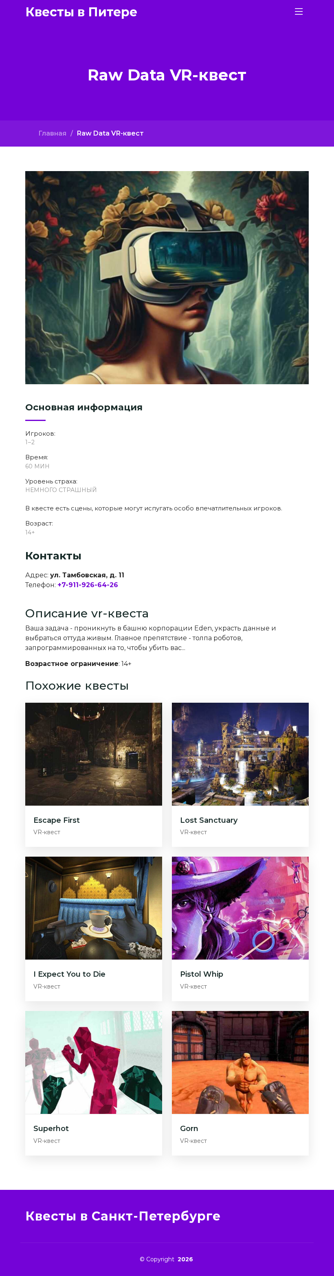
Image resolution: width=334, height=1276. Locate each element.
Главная (52, 133)
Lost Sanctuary (208, 820)
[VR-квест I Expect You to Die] (93, 908)
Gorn (189, 1128)
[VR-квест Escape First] (93, 753)
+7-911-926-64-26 (87, 585)
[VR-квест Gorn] (240, 1062)
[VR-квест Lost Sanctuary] (240, 753)
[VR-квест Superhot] (93, 1062)
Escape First (56, 820)
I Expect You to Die (69, 974)
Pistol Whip (201, 974)
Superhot (51, 1128)
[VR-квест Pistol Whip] (240, 908)
